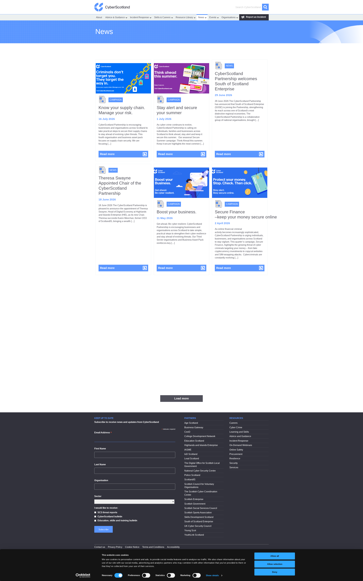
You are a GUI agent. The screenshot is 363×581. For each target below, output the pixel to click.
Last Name (100, 464)
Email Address (103, 433)
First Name (100, 448)
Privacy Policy (115, 547)
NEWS (229, 66)
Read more (124, 154)
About (99, 17)
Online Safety (236, 450)
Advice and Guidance (240, 436)
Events (212, 17)
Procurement (235, 454)
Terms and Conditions (153, 547)
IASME (187, 450)
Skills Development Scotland (198, 517)
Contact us (99, 547)
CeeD (187, 432)
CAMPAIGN (116, 100)
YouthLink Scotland (194, 535)
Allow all (274, 556)
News (201, 17)
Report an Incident (255, 17)
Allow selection (274, 564)
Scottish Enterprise (193, 499)
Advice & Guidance (115, 17)
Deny (274, 572)
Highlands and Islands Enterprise (201, 445)
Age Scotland (191, 423)
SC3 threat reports (107, 512)
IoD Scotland (190, 454)
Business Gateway (193, 427)
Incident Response (139, 17)
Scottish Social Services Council (200, 508)
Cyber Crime (235, 427)
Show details (212, 575)
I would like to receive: (106, 508)
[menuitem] (99, 17)
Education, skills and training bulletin (117, 520)
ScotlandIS (189, 479)
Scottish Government (194, 504)
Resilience (234, 458)
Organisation (101, 480)
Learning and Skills (239, 432)
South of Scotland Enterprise (198, 521)
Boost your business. (176, 212)
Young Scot (190, 530)
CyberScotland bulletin (110, 516)
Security (233, 463)
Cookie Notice (132, 547)
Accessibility (173, 547)
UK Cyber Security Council (197, 526)
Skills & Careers (162, 17)
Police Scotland (192, 475)
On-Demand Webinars (240, 445)
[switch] (146, 575)
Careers (233, 423)
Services (233, 467)
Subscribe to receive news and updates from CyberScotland (126, 422)
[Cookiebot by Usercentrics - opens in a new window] (83, 575)
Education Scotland (194, 441)
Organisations (228, 17)
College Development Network (199, 436)
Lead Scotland (191, 458)
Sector (97, 496)
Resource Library (184, 17)
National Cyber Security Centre (200, 471)
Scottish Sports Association (198, 512)
